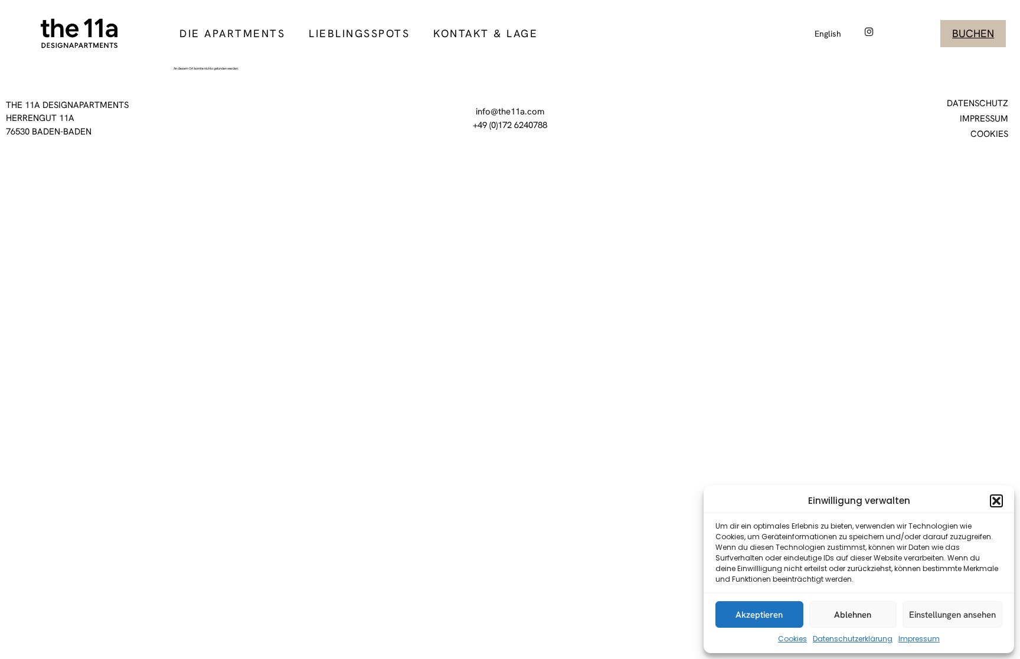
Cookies (792, 639)
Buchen (973, 33)
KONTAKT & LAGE (485, 33)
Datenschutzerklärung (852, 639)
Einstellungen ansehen (952, 615)
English (828, 33)
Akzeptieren (759, 615)
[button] (996, 501)
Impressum (919, 639)
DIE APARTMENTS (232, 33)
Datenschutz (977, 103)
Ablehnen (852, 615)
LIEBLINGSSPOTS (359, 33)
